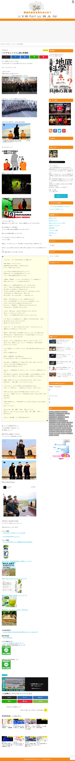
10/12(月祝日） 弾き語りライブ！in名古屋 (14, 533)
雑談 (23, 17)
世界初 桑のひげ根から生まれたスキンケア (13, 578)
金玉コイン (69, 433)
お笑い (51, 411)
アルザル (64, 411)
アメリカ (57, 411)
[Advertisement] (37, 32)
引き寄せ (52, 427)
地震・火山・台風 (32, 17)
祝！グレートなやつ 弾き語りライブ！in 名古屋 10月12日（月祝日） (64, 375)
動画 (63, 424)
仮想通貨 (52, 424)
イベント (19, 17)
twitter (50, 235)
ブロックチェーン (63, 420)
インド (67, 413)
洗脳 (62, 429)
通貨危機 (57, 433)
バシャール (52, 418)
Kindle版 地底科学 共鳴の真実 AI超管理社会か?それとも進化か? (20, 632)
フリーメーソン (53, 420)
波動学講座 (51, 228)
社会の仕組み (60, 431)
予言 (64, 422)
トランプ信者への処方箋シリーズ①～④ (60, 206)
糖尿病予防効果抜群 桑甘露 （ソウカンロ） (14, 595)
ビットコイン (60, 418)
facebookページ (53, 232)
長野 (51, 435)
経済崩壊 (68, 431)
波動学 (56, 429)
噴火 (61, 426)
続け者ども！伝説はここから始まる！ (38, 19)
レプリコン (52, 422)
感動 (64, 427)
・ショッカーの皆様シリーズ (56, 209)
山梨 (70, 426)
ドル (66, 417)
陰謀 (49, 17)
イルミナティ (60, 413)
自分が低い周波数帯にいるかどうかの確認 (64, 368)
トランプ (61, 417)
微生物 (58, 427)
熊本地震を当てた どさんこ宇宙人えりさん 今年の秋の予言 (64, 349)
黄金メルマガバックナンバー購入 (57, 223)
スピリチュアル (60, 415)
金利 (63, 433)
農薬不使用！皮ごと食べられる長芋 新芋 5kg (14, 610)
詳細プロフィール (61, 196)
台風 (55, 426)
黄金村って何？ (53, 218)
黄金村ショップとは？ (54, 225)
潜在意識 (69, 429)
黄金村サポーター (53, 220)
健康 (58, 424)
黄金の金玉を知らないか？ (36, 759)
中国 (58, 422)
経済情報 (26, 17)
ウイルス (52, 415)
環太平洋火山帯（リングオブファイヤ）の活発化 (64, 356)
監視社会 (52, 431)
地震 (66, 426)
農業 (51, 433)
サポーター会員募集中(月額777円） (12, 643)
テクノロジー (39, 17)
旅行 (51, 429)
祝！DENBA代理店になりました (11, 536)
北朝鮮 (68, 424)
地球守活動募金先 (7, 637)
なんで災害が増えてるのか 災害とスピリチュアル (64, 342)
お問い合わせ (54, 17)
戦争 (69, 427)
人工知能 (69, 422)
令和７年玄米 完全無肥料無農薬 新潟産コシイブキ (16, 561)
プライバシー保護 (53, 230)
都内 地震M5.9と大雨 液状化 (64, 362)
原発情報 (44, 17)
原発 (50, 426)
